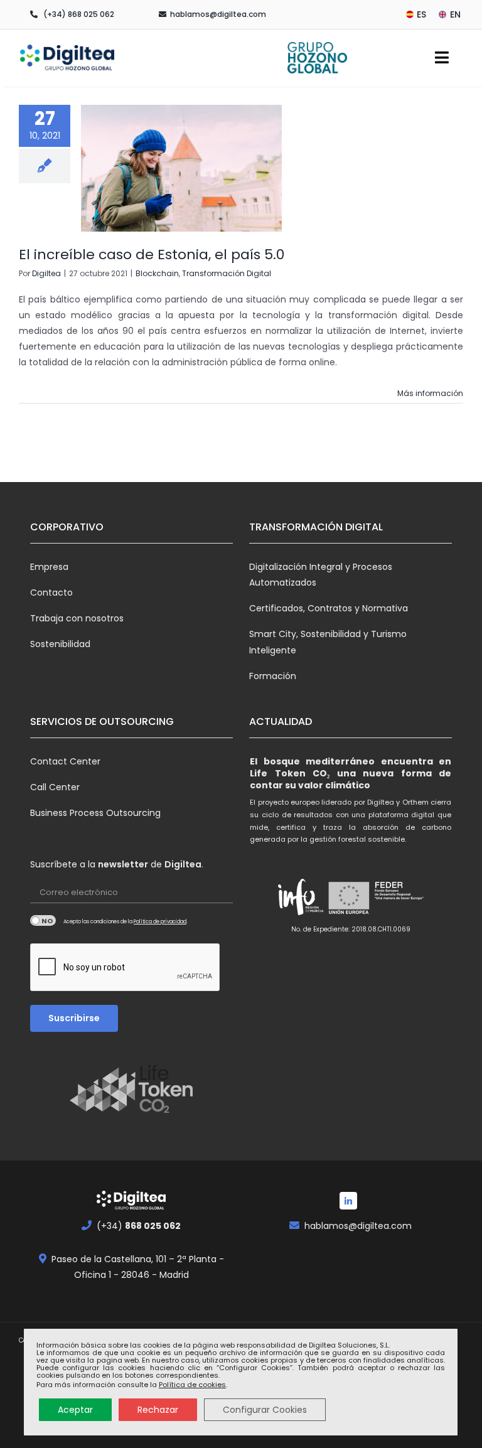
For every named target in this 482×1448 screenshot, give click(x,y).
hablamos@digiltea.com (218, 14)
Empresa (49, 566)
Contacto (51, 592)
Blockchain (157, 273)
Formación (272, 676)
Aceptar (75, 1409)
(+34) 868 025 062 (78, 14)
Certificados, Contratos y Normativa (328, 608)
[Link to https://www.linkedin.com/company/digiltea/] (348, 1200)
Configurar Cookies (265, 1409)
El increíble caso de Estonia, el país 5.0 (151, 254)
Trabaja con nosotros (77, 618)
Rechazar (157, 1409)
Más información (430, 393)
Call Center (55, 787)
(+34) (139, 1226)
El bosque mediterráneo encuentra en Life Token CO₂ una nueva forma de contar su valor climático (350, 773)
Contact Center (65, 761)
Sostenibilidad (60, 644)
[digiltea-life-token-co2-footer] (131, 1069)
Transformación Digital (226, 273)
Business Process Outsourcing (95, 813)
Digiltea (46, 273)
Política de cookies (192, 1385)
